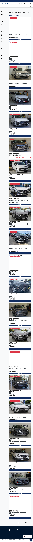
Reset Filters (11, 15)
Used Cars (11, 531)
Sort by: (24, 12)
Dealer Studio (7, 541)
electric (3, 529)
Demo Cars (11, 530)
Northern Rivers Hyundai (25, 3)
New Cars (10, 529)
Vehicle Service (19, 529)
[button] (31, 6)
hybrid (3, 531)
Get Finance (20, 39)
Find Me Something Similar (20, 157)
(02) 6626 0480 (4, 6)
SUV (2, 530)
